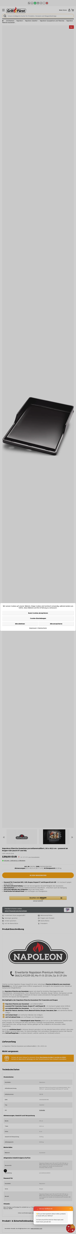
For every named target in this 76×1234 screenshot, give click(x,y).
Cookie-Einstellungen (38, 618)
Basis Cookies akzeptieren (38, 613)
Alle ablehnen (20, 624)
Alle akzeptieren (56, 624)
